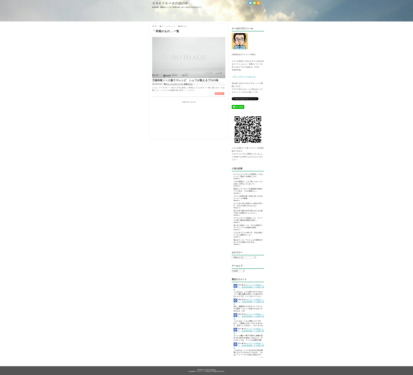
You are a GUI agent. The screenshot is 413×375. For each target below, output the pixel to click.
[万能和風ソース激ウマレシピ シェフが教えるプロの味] (188, 77)
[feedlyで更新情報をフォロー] (254, 4)
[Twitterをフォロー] (250, 4)
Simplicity (213, 369)
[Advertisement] (170, 118)
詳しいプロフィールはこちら (244, 77)
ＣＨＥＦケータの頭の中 (170, 3)
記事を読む (219, 93)
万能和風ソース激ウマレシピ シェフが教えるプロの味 (185, 80)
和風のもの (188, 84)
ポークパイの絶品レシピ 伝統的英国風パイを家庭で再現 (248, 287)
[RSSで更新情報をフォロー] (258, 4)
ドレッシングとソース (174, 84)
